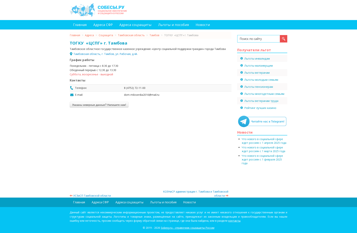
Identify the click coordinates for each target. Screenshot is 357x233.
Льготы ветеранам (257, 72)
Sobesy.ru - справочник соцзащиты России (187, 227)
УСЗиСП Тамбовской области (90, 195)
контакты (234, 220)
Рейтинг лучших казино (260, 108)
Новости (203, 25)
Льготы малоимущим (258, 65)
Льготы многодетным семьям (264, 94)
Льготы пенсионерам (258, 86)
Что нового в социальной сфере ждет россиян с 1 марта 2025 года (263, 149)
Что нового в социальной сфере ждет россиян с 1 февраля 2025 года (262, 159)
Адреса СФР (103, 25)
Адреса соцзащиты (135, 25)
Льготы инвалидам (257, 58)
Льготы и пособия (173, 25)
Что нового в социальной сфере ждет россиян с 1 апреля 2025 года (264, 141)
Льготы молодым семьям (261, 79)
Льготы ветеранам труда (261, 101)
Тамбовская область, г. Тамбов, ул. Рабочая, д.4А (105, 54)
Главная (80, 25)
